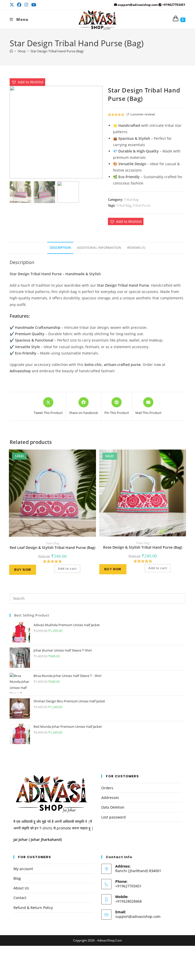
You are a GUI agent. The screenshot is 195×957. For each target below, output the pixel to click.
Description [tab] (60, 247)
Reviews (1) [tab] (136, 247)
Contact (19, 897)
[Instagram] (26, 4)
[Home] (11, 51)
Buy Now (22, 570)
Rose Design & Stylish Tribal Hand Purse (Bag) (142, 547)
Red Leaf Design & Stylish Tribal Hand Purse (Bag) (52, 547)
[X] (12, 4)
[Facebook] (19, 4)
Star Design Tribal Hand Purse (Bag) (57, 51)
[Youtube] (34, 4)
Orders (107, 787)
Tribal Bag (131, 199)
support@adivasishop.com (137, 916)
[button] (27, 82)
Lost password (113, 817)
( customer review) (141, 114)
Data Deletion (112, 807)
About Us (21, 888)
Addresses (110, 797)
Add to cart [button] (67, 568)
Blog (17, 878)
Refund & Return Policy (33, 907)
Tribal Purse (141, 205)
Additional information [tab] (99, 247)
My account (23, 868)
